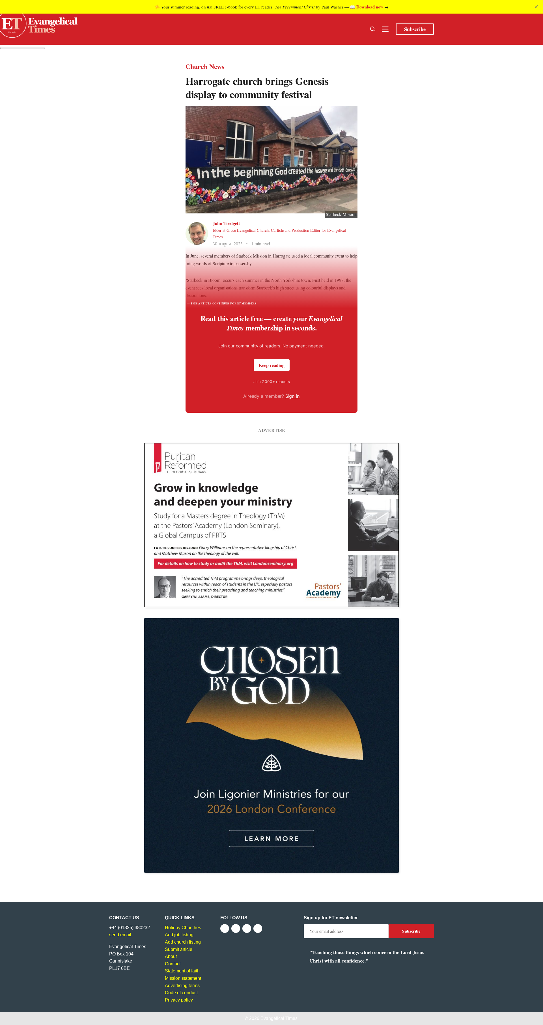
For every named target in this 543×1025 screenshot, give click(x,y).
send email (120, 934)
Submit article (178, 949)
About (171, 956)
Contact (172, 963)
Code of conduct (181, 992)
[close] (536, 6)
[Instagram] (246, 928)
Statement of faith (182, 970)
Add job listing (179, 934)
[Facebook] (224, 928)
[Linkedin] (257, 928)
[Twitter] (235, 928)
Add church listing (183, 942)
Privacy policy (179, 1000)
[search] (372, 29)
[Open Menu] (385, 29)
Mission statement (183, 978)
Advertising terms (182, 985)
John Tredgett (226, 223)
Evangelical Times (279, 1018)
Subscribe (415, 29)
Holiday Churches (183, 927)
